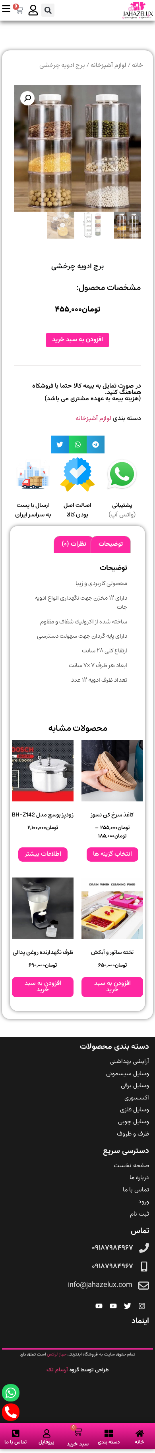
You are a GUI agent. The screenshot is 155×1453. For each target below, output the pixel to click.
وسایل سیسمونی (127, 1074)
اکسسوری (136, 1098)
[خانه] (140, 1433)
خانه (137, 66)
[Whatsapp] (10, 1392)
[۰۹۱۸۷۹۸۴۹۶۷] (144, 1248)
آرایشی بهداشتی (129, 1062)
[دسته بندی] (109, 1433)
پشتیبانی (122, 505)
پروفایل (46, 1442)
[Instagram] (142, 1306)
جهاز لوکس (56, 1354)
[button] (47, 10)
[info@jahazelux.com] (143, 1285)
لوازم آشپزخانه (108, 66)
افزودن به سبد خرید (77, 340)
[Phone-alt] (10, 1412)
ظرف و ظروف (133, 1134)
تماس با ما (136, 1190)
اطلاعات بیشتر (43, 854)
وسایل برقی (135, 1086)
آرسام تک (58, 1370)
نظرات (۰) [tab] (74, 544)
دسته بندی (109, 1442)
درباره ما (139, 1178)
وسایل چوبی (133, 1122)
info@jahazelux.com (100, 1285)
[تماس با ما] (16, 1433)
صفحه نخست (131, 1166)
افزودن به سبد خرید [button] (112, 987)
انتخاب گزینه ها (112, 854)
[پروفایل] (47, 1433)
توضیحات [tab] (111, 544)
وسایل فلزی (134, 1110)
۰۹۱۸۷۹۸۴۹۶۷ (112, 1248)
